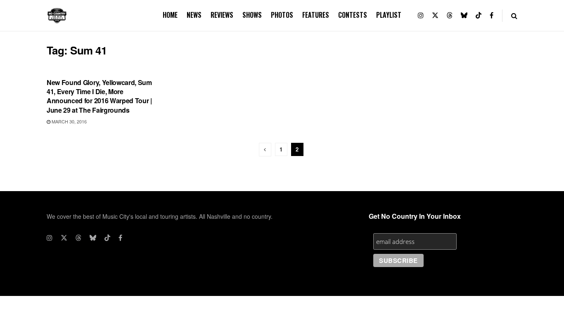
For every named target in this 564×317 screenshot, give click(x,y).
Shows (252, 15)
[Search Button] (514, 15)
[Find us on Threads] (450, 15)
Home (170, 15)
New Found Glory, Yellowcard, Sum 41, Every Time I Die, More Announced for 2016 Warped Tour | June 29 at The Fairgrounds (99, 96)
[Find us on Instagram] (421, 15)
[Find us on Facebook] (491, 15)
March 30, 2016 (68, 121)
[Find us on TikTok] (478, 15)
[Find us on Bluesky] (464, 15)
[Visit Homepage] (57, 15)
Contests (352, 15)
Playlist (388, 15)
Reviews (222, 15)
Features (315, 15)
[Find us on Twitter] (435, 15)
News (194, 15)
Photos (282, 15)
